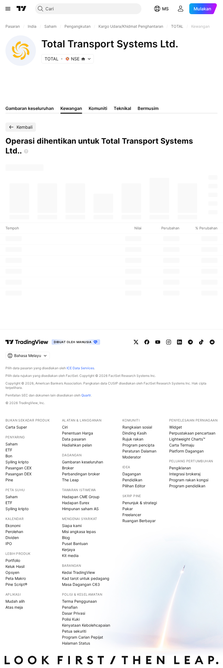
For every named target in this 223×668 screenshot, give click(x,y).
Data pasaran (74, 439)
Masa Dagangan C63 (81, 584)
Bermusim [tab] (148, 108)
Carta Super (16, 427)
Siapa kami (72, 525)
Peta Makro (15, 578)
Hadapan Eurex (75, 502)
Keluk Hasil (14, 566)
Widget (175, 427)
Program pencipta (138, 445)
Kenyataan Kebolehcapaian (86, 625)
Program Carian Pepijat (82, 637)
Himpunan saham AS (80, 508)
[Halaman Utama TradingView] (21, 9)
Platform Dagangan (186, 451)
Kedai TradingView (78, 572)
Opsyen (12, 572)
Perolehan (14, 531)
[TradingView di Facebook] (147, 342)
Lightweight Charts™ (187, 439)
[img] (83, 58)
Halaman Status (76, 643)
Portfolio (12, 560)
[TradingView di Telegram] (190, 342)
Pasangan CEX (18, 468)
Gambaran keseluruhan (82, 462)
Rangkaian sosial (137, 427)
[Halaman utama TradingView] (26, 342)
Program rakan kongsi (188, 480)
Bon (8, 456)
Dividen (12, 537)
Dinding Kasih (134, 433)
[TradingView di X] (136, 342)
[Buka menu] (7, 8)
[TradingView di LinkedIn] (179, 342)
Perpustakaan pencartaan (192, 433)
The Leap (70, 480)
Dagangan (131, 474)
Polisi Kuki (71, 619)
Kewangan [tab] (71, 108)
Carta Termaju (181, 445)
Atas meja (14, 607)
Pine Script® (16, 584)
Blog (66, 537)
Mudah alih (15, 601)
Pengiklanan (180, 468)
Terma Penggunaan (79, 601)
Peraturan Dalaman (139, 451)
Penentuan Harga (77, 433)
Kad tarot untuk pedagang (85, 578)
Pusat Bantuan (75, 543)
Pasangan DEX (18, 474)
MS (165, 8)
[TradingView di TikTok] (201, 342)
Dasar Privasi (73, 613)
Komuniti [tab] (98, 108)
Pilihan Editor (133, 486)
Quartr (86, 395)
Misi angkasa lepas (79, 531)
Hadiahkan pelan (77, 445)
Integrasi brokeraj (184, 474)
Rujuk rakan (132, 439)
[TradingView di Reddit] (212, 342)
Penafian (70, 607)
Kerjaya (68, 549)
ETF (8, 450)
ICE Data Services (80, 368)
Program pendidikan (187, 486)
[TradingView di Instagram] (168, 342)
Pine (9, 480)
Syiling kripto (17, 462)
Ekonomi (12, 525)
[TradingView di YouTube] (158, 342)
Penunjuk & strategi (139, 502)
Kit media (70, 555)
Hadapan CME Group (81, 496)
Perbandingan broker (81, 474)
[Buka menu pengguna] (180, 8)
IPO (8, 543)
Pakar (127, 508)
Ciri (65, 427)
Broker (68, 468)
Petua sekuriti (74, 631)
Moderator (131, 457)
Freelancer (131, 514)
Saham (11, 444)
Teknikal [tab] (122, 108)
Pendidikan (132, 480)
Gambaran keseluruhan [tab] (29, 108)
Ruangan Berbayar (139, 520)
